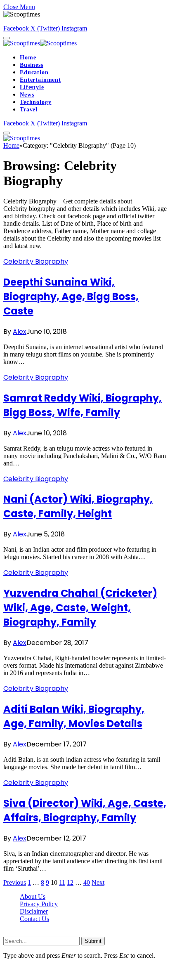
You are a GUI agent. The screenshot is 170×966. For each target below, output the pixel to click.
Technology (35, 102)
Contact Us (34, 918)
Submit (93, 941)
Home (28, 57)
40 (86, 882)
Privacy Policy (39, 903)
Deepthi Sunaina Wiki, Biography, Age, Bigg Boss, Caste (71, 296)
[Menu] (6, 38)
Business (31, 65)
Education (34, 72)
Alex (19, 331)
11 (62, 882)
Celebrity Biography (35, 261)
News (27, 95)
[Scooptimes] (40, 43)
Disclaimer (34, 911)
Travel (29, 109)
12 (70, 882)
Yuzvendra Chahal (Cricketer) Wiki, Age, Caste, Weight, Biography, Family (80, 607)
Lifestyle (32, 87)
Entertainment (40, 80)
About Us (32, 896)
